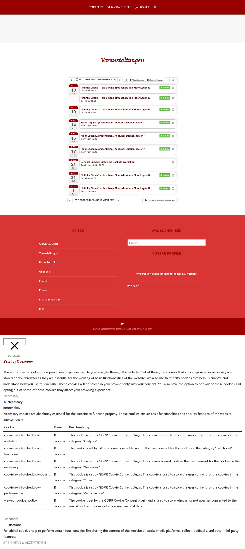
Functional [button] (10, 519)
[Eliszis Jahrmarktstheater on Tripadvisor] (134, 264)
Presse (43, 290)
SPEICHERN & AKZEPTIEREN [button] (24, 543)
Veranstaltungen (119, 7)
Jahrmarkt (143, 7)
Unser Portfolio (48, 262)
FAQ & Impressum (49, 299)
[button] (159, 200)
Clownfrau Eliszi (48, 243)
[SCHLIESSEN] (14, 341)
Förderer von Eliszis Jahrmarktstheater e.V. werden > (167, 273)
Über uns (44, 271)
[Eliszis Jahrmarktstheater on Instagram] (131, 264)
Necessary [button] (10, 396)
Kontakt (43, 281)
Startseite (96, 7)
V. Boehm (147, 328)
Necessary (15, 402)
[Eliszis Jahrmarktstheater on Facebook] (129, 264)
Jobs (41, 308)
